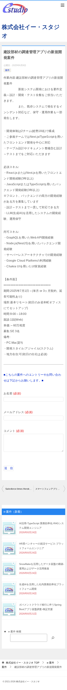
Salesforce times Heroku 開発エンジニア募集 (19, 489)
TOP (22, 662)
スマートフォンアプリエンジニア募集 (50, 489)
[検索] (53, 638)
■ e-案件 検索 (11, 631)
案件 (7, 70)
